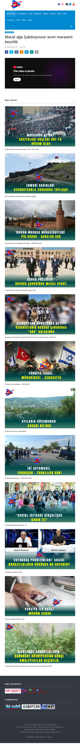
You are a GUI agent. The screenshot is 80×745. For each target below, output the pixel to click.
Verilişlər (53, 13)
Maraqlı (24, 20)
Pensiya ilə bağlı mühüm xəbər (14, 619)
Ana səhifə (12, 13)
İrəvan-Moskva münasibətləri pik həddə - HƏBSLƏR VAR (23, 243)
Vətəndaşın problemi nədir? (13, 572)
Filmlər (18, 20)
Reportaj (45, 13)
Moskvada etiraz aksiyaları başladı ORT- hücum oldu (22, 149)
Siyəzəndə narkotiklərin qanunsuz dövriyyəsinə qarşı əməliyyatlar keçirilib (28, 666)
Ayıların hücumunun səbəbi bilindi (15, 431)
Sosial (59, 13)
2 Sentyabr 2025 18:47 (12, 47)
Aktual (30, 13)
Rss (45, 737)
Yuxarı (49, 737)
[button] (71, 26)
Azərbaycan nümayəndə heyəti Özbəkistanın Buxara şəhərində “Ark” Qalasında (30, 337)
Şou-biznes (10, 20)
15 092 (23, 47)
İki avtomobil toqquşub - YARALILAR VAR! (18, 478)
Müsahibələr (38, 13)
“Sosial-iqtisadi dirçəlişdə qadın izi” (16, 525)
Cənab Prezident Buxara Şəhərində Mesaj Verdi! (20, 290)
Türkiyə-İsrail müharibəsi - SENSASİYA (17, 384)
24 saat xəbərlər (22, 13)
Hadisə (30, 20)
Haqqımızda (38, 737)
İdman (65, 13)
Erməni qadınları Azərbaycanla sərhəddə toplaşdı (20, 196)
